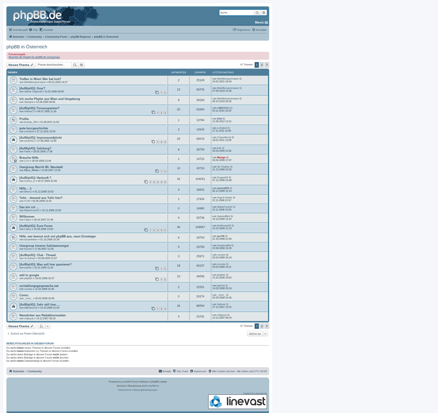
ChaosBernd (224, 137)
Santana (28, 102)
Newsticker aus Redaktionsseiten (42, 315)
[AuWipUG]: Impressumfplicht (40, 137)
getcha (221, 285)
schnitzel (29, 131)
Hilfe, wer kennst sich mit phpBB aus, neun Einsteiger (57, 236)
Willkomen (26, 216)
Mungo (221, 157)
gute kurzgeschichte (33, 128)
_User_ (28, 298)
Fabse (27, 219)
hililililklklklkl (223, 107)
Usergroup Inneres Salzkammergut (44, 245)
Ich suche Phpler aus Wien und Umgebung (49, 99)
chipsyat (29, 318)
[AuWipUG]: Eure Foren (35, 226)
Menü (259, 22)
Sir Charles (223, 166)
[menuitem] (33, 30)
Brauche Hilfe (28, 157)
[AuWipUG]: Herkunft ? (35, 177)
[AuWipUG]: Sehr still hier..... (39, 304)
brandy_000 (30, 122)
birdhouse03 (224, 225)
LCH (26, 160)
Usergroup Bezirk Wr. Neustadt (41, 167)
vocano (221, 254)
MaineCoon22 (31, 210)
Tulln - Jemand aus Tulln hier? (41, 198)
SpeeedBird (223, 216)
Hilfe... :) (25, 188)
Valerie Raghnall (33, 91)
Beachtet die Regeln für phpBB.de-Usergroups (34, 57)
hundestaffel (224, 245)
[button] (267, 65)
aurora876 (223, 188)
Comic (24, 295)
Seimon (221, 304)
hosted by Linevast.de (255, 393)
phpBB (125, 381)
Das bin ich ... (29, 207)
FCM (27, 201)
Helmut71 (29, 111)
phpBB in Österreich (26, 46)
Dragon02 (222, 177)
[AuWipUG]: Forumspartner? (39, 108)
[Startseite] (42, 16)
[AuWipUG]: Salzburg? (35, 148)
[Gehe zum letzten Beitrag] (240, 78)
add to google (29, 275)
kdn (219, 148)
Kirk (219, 118)
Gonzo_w (29, 180)
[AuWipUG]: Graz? (32, 88)
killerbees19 (30, 307)
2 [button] (262, 65)
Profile (24, 119)
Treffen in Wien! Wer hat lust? (40, 79)
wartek (28, 267)
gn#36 (220, 236)
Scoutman (29, 258)
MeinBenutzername (35, 82)
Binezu (28, 191)
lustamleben (30, 239)
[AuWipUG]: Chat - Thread (37, 255)
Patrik (27, 151)
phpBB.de (153, 385)
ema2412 (29, 140)
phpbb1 (28, 278)
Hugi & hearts (224, 197)
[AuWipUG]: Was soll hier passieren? (45, 264)
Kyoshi (28, 248)
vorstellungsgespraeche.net (38, 286)
